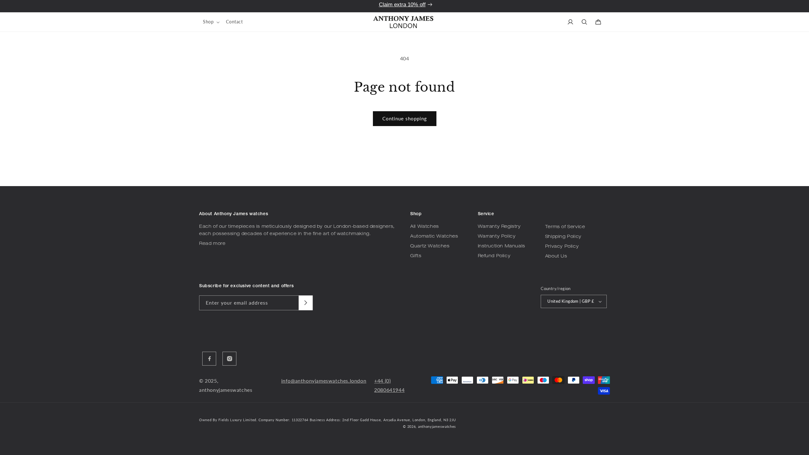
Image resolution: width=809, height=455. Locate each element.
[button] (210, 21)
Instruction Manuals (501, 246)
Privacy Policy (562, 247)
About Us (556, 256)
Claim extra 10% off (402, 5)
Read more (212, 244)
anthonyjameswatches (437, 426)
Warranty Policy (497, 236)
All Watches (424, 227)
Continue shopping (404, 118)
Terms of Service (565, 227)
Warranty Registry (499, 227)
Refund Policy (494, 256)
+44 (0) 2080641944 (389, 385)
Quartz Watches (429, 246)
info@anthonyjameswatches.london (324, 381)
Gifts (415, 256)
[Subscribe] (306, 302)
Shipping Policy (563, 237)
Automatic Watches (434, 236)
